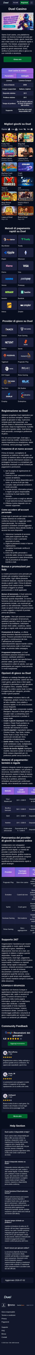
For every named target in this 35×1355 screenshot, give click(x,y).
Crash (21, 129)
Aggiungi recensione (17, 1043)
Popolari (4, 129)
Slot (28, 129)
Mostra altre (17, 1116)
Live (13, 129)
